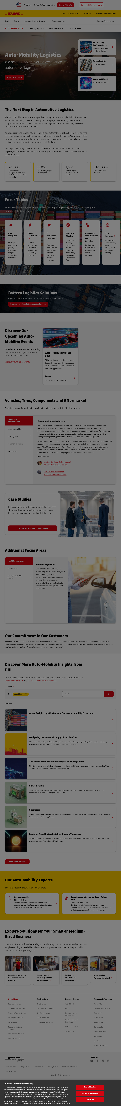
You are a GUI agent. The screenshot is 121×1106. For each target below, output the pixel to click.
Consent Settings (90, 1087)
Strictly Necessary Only (90, 1093)
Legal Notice (65, 1103)
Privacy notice (56, 1103)
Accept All (90, 1099)
